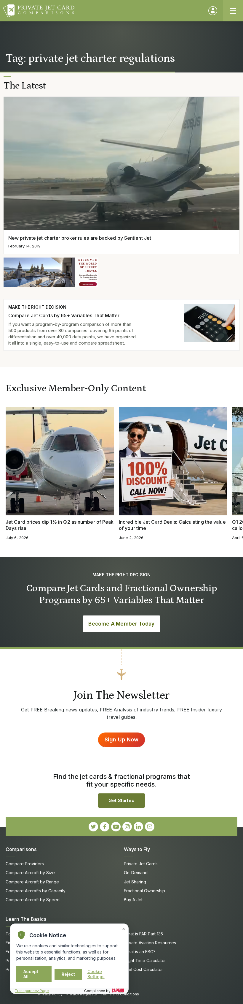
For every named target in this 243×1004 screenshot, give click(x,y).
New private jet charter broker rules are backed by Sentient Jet (79, 238)
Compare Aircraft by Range (32, 881)
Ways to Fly (137, 849)
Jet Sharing (135, 881)
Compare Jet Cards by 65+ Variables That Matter (63, 315)
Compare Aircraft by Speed (33, 899)
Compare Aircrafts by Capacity (35, 890)
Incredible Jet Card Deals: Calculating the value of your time (172, 525)
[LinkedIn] (138, 826)
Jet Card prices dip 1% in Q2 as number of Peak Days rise (59, 525)
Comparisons (21, 849)
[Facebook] (104, 826)
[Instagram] (127, 826)
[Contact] (149, 826)
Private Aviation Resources (150, 942)
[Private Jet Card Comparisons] (103, 10)
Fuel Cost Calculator (143, 969)
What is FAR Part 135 (143, 933)
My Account (213, 10)
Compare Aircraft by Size (30, 872)
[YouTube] (116, 826)
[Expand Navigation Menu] (233, 10)
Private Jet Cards (141, 863)
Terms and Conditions (119, 994)
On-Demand (136, 872)
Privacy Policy (50, 994)
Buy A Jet (133, 899)
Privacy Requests (81, 994)
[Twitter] (93, 826)
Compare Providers (25, 863)
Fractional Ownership (144, 890)
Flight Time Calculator (145, 960)
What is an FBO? (140, 951)
